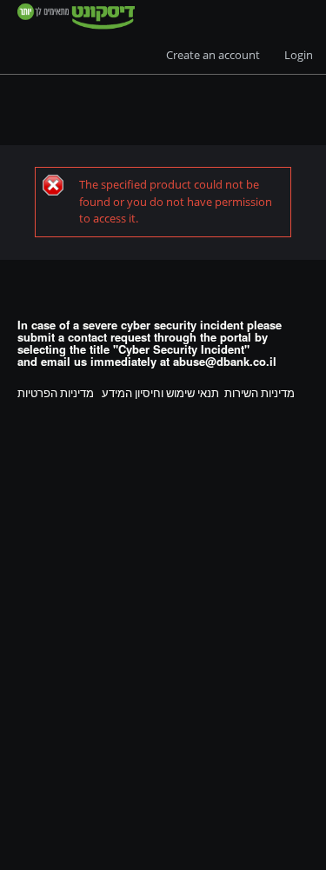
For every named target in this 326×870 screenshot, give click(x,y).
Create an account (213, 55)
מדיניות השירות (259, 393)
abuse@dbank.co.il (224, 361)
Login (298, 55)
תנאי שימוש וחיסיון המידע (160, 393)
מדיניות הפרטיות (55, 393)
